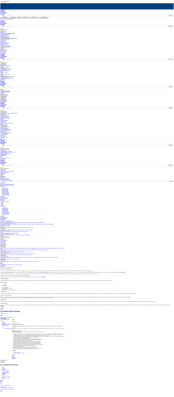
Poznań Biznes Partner (3, 240)
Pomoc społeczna (3, 261)
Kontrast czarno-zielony (5, 192)
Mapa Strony (4, 374)
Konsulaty (28, 234)
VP (10, 19)
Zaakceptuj (2, 306)
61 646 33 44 (2, 183)
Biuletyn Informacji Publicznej (31, 222)
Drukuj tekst (13, 357)
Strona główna (4, 322)
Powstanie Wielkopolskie (11, 249)
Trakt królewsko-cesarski (22, 254)
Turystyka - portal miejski (4, 254)
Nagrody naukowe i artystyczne (59, 248)
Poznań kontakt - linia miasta (16, 222)
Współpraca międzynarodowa (4, 234)
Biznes (2, 235)
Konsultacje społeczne (23, 224)
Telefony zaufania (36, 261)
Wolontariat (51, 224)
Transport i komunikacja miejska (5, 225)
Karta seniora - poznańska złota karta (46, 257)
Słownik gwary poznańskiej (20, 251)
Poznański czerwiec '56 (3, 249)
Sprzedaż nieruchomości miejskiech (13, 231)
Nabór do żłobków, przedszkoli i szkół (11, 257)
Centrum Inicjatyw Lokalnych (37, 224)
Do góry (1, 391)
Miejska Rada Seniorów (54, 257)
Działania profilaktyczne (5, 325)
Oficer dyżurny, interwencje (8, 328)
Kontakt (3, 367)
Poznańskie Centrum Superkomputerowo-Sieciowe (6, 387)
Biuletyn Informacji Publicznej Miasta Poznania (7, 184)
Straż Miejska (2, 264)
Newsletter (3, 369)
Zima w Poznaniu (15, 254)
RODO (13, 317)
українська (2, 204)
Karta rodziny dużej (3, 257)
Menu (1, 390)
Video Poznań (9, 220)
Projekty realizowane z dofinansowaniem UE (15, 234)
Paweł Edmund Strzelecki (45, 249)
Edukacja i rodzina (3, 255)
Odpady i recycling (14, 227)
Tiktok (7, 19)
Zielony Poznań (30, 227)
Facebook (1, 19)
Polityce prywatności (26, 275)
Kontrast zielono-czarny (5, 193)
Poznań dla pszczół (19, 227)
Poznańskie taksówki (3, 245)
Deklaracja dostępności (5, 372)
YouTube (4, 267)
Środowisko (2, 227)
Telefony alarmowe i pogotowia (17, 264)
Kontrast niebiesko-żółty (5, 194)
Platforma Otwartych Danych (6, 376)
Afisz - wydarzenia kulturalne (42, 248)
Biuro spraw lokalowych (4, 231)
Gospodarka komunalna (7, 227)
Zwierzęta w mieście (25, 227)
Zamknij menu (2, 196)
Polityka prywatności (5, 371)
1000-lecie (39, 249)
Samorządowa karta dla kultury (50, 248)
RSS (9, 19)
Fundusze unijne (24, 234)
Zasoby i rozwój (3, 228)
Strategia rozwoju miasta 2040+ (5, 233)
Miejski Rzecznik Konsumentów (40, 222)
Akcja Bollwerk (17, 249)
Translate (7, 201)
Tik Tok (7, 267)
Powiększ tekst (14, 321)
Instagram (4, 19)
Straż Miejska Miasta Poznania (10, 311)
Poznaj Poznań (3, 246)
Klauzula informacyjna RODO (6, 324)
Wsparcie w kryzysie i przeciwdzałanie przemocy (13, 261)
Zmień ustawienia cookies (6, 378)
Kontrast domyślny (5, 188)
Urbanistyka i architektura (24, 231)
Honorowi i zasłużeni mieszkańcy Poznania (31, 249)
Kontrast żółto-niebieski (5, 213)
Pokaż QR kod (14, 358)
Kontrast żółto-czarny (5, 190)
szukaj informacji (4, 15)
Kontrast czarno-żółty (5, 191)
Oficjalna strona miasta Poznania (5, 5)
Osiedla (19, 231)
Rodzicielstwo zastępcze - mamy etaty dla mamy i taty (25, 257)
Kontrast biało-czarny (5, 209)
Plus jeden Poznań (3, 242)
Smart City (11, 233)
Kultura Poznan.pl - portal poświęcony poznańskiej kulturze (9, 248)
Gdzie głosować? (17, 224)
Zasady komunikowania (5, 370)
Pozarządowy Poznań (30, 224)
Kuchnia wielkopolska (12, 251)
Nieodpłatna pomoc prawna (24, 261)
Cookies (3, 377)
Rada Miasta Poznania (23, 222)
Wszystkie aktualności (3, 220)
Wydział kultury (20, 248)
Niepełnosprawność (31, 261)
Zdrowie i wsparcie (3, 259)
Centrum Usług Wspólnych (46, 224)
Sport (31, 254)
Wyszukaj (170, 15)
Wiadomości (4, 323)
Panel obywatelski (12, 224)
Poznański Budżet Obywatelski (5, 224)
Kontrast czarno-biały (5, 208)
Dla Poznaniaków (3, 219)
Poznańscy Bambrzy (22, 249)
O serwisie (3, 368)
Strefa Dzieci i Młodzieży (37, 257)
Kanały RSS (4, 373)
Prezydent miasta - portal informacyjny (6, 222)
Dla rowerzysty (28, 254)
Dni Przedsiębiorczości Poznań (4, 237)
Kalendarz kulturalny (34, 248)
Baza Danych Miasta (16, 233)
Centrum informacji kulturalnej (26, 248)
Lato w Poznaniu (10, 254)
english (1, 8)
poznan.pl (1, 317)
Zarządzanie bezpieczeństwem (8, 264)
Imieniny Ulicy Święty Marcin (4, 251)
